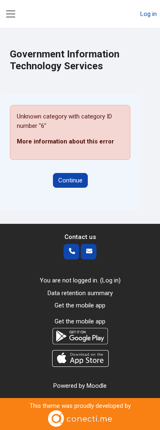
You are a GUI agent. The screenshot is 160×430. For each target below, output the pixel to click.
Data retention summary (80, 293)
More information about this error (65, 141)
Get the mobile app (80, 305)
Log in (148, 14)
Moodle (97, 385)
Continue (70, 180)
